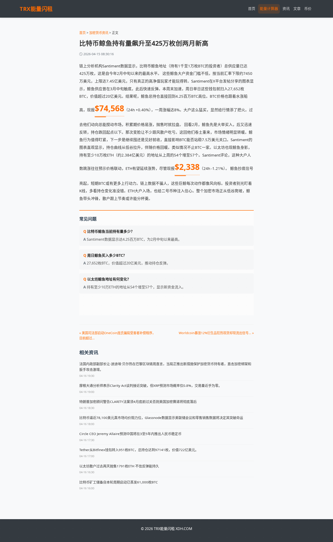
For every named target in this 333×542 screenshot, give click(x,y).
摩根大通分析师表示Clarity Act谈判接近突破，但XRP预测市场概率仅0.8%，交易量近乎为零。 (150, 385)
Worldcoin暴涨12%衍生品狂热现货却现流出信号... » (216, 333)
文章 (297, 8)
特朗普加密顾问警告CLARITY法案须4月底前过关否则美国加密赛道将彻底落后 (138, 401)
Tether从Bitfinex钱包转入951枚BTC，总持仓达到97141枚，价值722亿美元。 (138, 449)
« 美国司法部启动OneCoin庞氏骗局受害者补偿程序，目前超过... (117, 335)
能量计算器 (269, 8)
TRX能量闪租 (36, 8)
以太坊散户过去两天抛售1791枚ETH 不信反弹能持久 (119, 466)
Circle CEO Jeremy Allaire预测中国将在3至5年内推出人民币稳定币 (130, 433)
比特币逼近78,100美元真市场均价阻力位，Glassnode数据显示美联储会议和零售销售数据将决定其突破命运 (161, 417)
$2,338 (187, 166)
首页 (251, 8)
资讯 (286, 8)
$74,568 (109, 108)
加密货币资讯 (98, 33)
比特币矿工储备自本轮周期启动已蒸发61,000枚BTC (118, 482)
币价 (307, 8)
